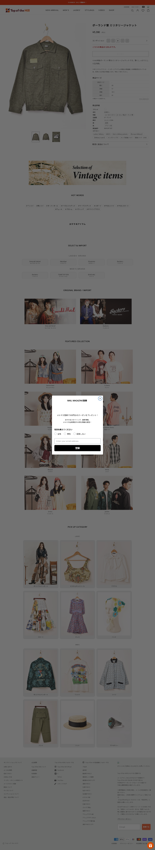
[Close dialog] (100, 398)
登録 (77, 448)
